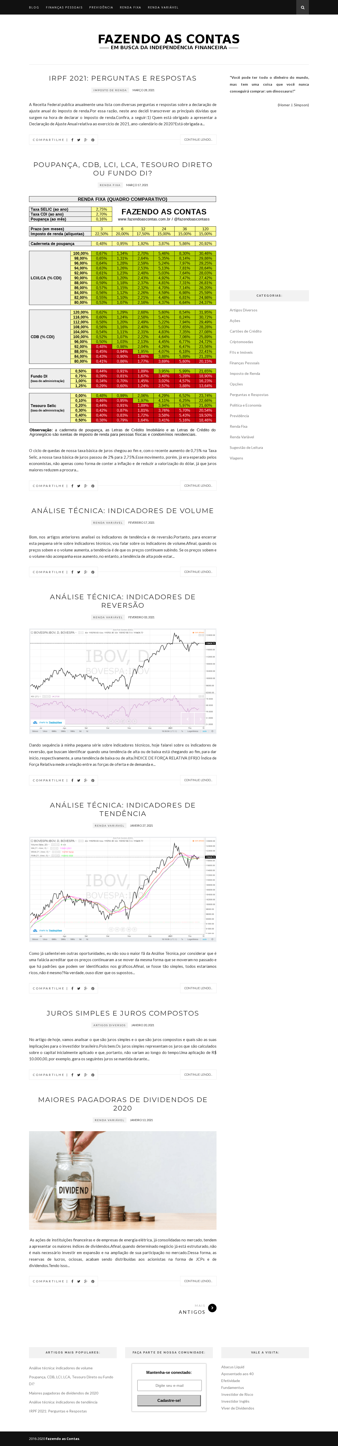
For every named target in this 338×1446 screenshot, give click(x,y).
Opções (236, 384)
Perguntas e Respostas (249, 394)
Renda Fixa (130, 7)
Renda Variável (163, 7)
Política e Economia (245, 405)
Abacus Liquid (232, 1367)
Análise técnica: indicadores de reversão (123, 601)
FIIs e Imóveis (241, 352)
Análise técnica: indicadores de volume (122, 510)
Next (201, 719)
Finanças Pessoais (64, 7)
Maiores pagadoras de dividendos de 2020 (123, 1103)
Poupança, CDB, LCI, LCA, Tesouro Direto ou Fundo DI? (123, 168)
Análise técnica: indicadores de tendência (123, 809)
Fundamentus (232, 1387)
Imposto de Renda (110, 90)
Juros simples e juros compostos (123, 1013)
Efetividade (230, 1380)
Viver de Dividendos (237, 1408)
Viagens (236, 458)
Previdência (101, 7)
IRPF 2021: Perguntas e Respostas (123, 78)
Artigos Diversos (109, 1025)
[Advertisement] (269, 198)
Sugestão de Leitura (246, 447)
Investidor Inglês (235, 1401)
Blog (34, 7)
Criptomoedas (241, 341)
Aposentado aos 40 (237, 1373)
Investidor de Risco (237, 1394)
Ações (235, 320)
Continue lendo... (198, 139)
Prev (188, 719)
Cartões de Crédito (246, 331)
